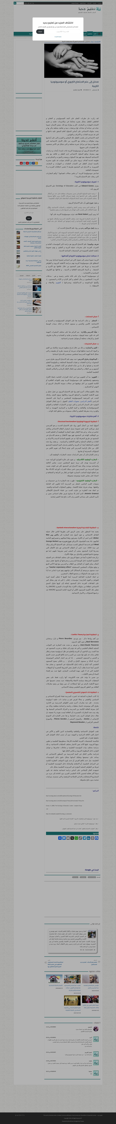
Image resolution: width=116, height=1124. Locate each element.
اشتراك (40, 31)
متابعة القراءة (58, 37)
